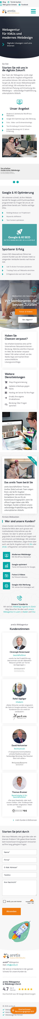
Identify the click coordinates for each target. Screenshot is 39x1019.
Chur (33, 612)
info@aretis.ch (12, 965)
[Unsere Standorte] (19, 598)
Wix (30, 544)
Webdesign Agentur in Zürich (24, 607)
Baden (25, 612)
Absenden (11, 911)
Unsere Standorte (19, 604)
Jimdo (4, 547)
